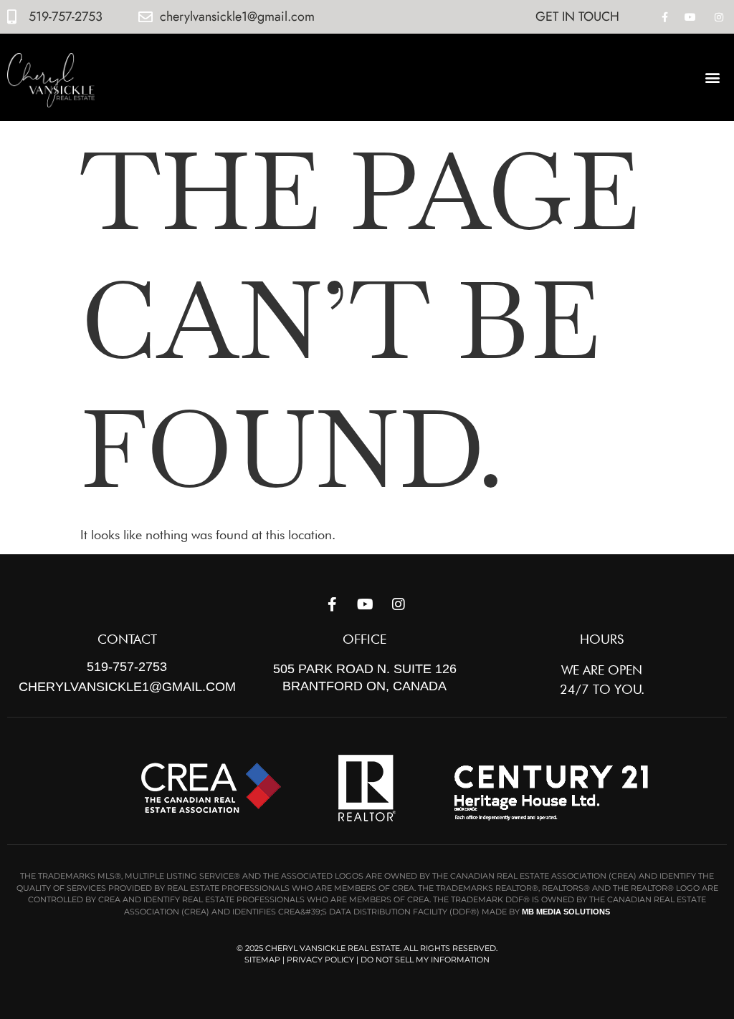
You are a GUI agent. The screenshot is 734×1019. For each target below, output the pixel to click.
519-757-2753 (127, 667)
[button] (713, 77)
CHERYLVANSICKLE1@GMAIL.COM (127, 687)
